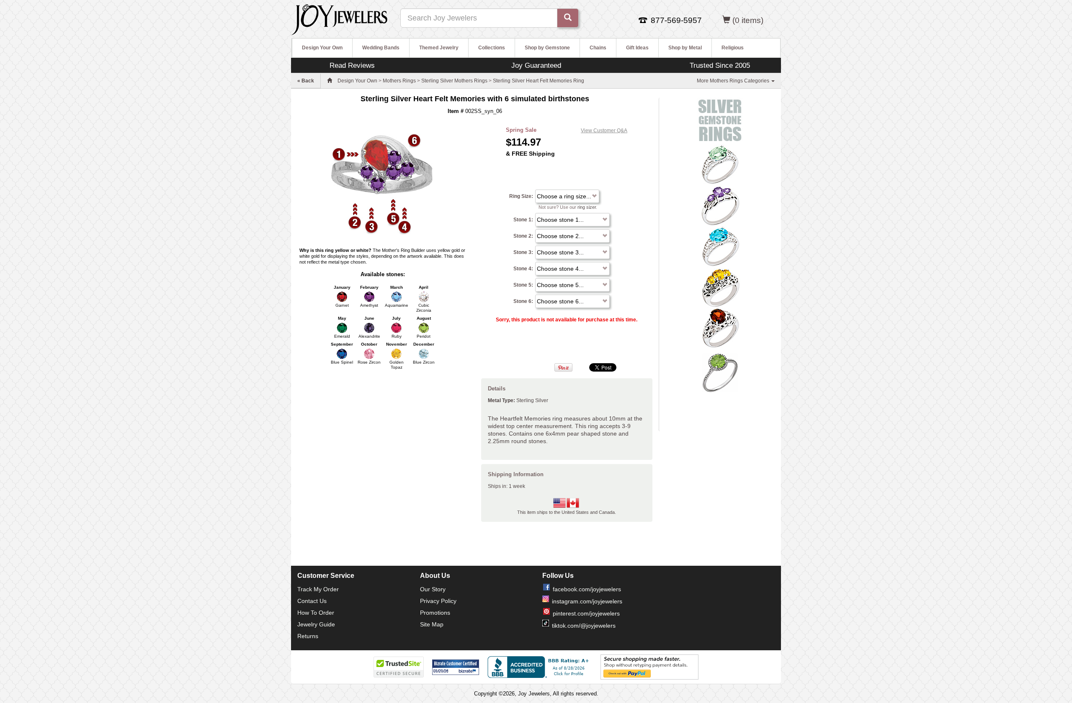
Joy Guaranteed (536, 65)
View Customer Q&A (604, 130)
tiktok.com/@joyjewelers (584, 625)
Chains (598, 48)
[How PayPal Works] (649, 667)
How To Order (315, 612)
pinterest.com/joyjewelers (586, 613)
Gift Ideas (637, 48)
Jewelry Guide (316, 624)
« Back (305, 81)
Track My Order (318, 589)
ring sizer (586, 207)
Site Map (431, 624)
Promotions (435, 612)
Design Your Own (322, 48)
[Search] (568, 18)
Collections (491, 48)
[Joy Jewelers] (339, 18)
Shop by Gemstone (547, 48)
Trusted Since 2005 (720, 65)
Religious (733, 48)
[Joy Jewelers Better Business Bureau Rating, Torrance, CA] (539, 667)
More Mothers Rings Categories (733, 81)
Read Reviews (352, 65)
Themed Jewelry (439, 48)
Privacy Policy (438, 601)
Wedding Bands (380, 48)
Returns (307, 636)
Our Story (433, 589)
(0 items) (747, 20)
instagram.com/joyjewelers (587, 601)
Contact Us (312, 601)
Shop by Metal (685, 48)
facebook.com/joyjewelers (587, 589)
